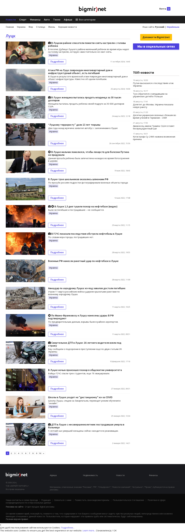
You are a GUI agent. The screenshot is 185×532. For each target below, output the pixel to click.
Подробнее (57, 61)
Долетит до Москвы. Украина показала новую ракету (153, 105)
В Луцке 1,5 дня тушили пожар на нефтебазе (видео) (86, 206)
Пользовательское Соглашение (128, 500)
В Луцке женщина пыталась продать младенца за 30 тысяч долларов (84, 99)
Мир (31, 26)
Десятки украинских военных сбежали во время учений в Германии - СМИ (154, 116)
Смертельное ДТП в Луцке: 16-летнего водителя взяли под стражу (84, 344)
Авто (47, 19)
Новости (11, 19)
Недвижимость (90, 475)
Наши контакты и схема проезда (22, 500)
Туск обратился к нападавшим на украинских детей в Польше (150, 95)
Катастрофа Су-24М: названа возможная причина (154, 138)
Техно (56, 19)
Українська (173, 26)
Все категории (87, 19)
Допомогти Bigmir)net (156, 37)
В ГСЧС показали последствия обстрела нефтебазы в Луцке (86, 233)
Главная (10, 26)
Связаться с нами (62, 500)
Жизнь (51, 26)
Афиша (68, 19)
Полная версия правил (17, 519)
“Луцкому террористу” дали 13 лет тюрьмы (74, 124)
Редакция (46, 500)
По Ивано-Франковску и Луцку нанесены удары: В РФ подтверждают (81, 317)
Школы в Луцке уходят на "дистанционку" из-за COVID (80, 397)
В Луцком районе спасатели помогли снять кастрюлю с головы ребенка (87, 44)
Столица (40, 26)
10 (40, 453)
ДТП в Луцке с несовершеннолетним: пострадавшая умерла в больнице (86, 426)
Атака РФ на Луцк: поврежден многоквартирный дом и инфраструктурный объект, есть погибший (80, 72)
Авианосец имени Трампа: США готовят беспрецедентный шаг (153, 127)
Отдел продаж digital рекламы (39, 506)
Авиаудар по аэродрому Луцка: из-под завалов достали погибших (86, 288)
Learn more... (89, 530)
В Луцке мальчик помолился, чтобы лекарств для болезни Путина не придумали (88, 153)
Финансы (35, 19)
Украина (21, 26)
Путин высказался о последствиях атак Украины (153, 84)
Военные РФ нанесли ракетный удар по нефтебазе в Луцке (83, 261)
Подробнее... (67, 527)
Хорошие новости (67, 26)
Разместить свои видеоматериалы (92, 500)
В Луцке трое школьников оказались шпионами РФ (78, 179)
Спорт (22, 19)
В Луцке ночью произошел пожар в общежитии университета (85, 370)
